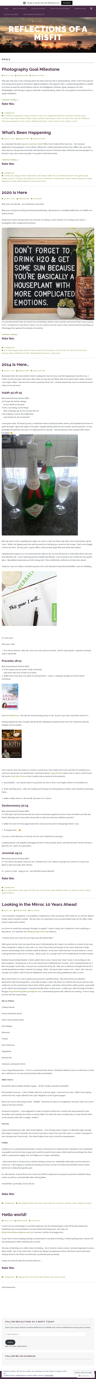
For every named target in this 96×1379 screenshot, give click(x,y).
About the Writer (19, 8)
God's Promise (45, 890)
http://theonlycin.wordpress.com (16, 1232)
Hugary (34, 118)
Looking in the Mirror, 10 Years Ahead (39, 904)
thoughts (57, 121)
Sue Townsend (36, 181)
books (24, 176)
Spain (45, 121)
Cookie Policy (49, 1375)
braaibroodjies (31, 176)
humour (57, 350)
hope (50, 1203)
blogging (18, 176)
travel (63, 121)
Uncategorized (9, 113)
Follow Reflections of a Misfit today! (30, 1322)
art (5, 116)
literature (47, 1277)
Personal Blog (80, 8)
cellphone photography (14, 116)
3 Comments (35, 1220)
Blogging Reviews (38, 8)
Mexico (67, 118)
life (24, 178)
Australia (7, 176)
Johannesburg (50, 118)
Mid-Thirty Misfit (80, 350)
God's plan (35, 890)
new (52, 1277)
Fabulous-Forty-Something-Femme (36, 350)
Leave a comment (37, 75)
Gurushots (5, 118)
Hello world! (14, 1214)
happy (12, 118)
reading (89, 178)
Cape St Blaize (42, 176)
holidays (5, 178)
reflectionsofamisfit (23, 181)
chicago (26, 116)
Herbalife (59, 890)
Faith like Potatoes (19, 776)
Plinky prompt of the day (37, 931)
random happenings (78, 178)
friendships (77, 116)
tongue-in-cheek (49, 353)
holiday (28, 118)
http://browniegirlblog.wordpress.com (25, 991)
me (63, 118)
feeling (31, 1203)
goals (84, 116)
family (27, 1277)
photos (22, 121)
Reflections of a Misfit (48, 33)
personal (77, 118)
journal (10, 178)
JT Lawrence (18, 178)
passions (61, 1203)
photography (14, 121)
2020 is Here (14, 192)
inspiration (40, 118)
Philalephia (85, 118)
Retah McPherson (11, 715)
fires (54, 176)
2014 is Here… (15, 364)
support (50, 121)
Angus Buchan (56, 773)
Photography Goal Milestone (31, 69)
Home (6, 8)
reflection (81, 1203)
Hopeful (65, 890)
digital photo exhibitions (56, 116)
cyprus (45, 116)
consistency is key (36, 116)
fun (57, 176)
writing (74, 121)
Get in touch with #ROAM (60, 8)
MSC (72, 118)
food (35, 1203)
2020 (6, 350)
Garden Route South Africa (68, 176)
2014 (5, 890)
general (81, 176)
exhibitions (69, 116)
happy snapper (20, 118)
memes (72, 350)
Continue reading (10, 99)
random (28, 121)
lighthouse (30, 178)
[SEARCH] (91, 9)
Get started (67, 3)
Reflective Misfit (22, 75)
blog (12, 176)
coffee (50, 176)
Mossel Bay (48, 178)
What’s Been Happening (26, 132)
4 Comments (37, 199)
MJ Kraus (40, 178)
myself (55, 178)
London (58, 118)
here (86, 715)
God (29, 890)
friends (40, 1203)
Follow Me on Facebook (20, 1356)
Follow (10, 1342)
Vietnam (68, 121)
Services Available (11, 14)
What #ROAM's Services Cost (34, 14)
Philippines (5, 121)
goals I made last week (32, 144)
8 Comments (34, 910)
